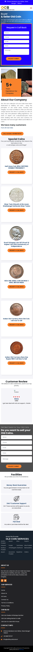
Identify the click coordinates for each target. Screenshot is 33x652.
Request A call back (17, 172)
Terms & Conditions (7, 603)
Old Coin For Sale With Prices (10, 621)
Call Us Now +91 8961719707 (12, 134)
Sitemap (21, 649)
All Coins (3, 596)
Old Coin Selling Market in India (10, 618)
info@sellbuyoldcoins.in (10, 639)
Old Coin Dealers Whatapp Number (12, 615)
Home (3, 590)
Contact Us (4, 600)
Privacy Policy (5, 606)
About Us (4, 593)
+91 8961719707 (8, 636)
